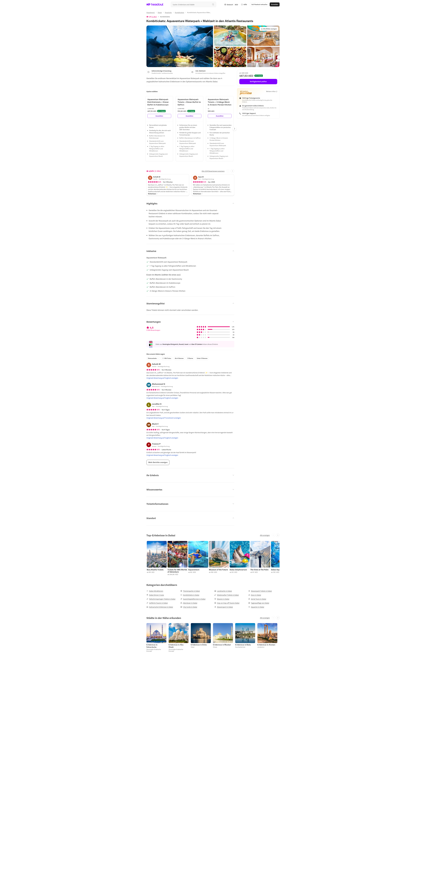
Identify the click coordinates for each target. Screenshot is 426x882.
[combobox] (193, 4)
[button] (179, 46)
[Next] (235, 129)
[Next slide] (232, 171)
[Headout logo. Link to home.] (154, 4)
